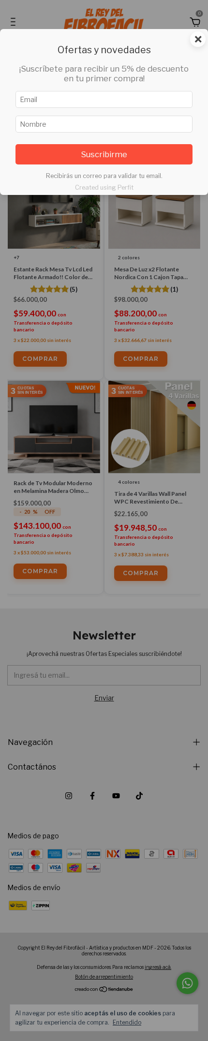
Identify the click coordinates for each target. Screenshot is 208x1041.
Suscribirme (104, 154)
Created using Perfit (104, 187)
